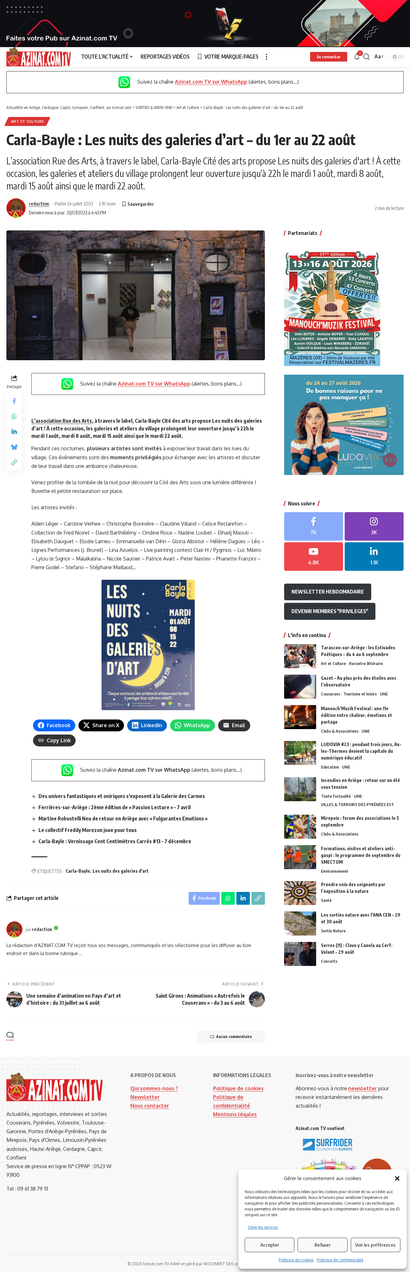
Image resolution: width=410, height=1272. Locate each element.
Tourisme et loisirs (360, 693)
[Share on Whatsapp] (14, 416)
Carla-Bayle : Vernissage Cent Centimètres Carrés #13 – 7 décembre (114, 841)
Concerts (329, 961)
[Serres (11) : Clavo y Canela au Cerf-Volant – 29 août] (300, 954)
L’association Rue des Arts (61, 421)
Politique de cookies (296, 1260)
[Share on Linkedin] (14, 431)
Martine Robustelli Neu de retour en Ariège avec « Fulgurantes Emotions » (123, 818)
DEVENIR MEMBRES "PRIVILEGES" (329, 611)
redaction (39, 203)
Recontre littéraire (366, 663)
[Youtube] (313, 556)
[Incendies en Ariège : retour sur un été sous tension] (300, 789)
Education (330, 766)
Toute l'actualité (336, 796)
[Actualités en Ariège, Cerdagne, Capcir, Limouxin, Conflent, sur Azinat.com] (38, 56)
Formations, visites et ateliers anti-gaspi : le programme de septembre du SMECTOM (360, 855)
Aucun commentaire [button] (234, 1036)
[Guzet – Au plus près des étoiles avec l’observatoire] (300, 687)
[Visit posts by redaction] (16, 208)
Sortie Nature (333, 930)
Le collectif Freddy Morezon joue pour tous (87, 830)
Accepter (269, 1245)
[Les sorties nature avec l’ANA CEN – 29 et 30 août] (300, 923)
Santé (326, 900)
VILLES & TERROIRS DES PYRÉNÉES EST (357, 804)
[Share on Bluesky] (14, 446)
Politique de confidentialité (340, 1260)
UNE (384, 693)
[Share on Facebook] (14, 400)
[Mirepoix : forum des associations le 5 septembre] (300, 827)
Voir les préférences (375, 1245)
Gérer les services (263, 1227)
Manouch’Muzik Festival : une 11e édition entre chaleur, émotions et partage (356, 715)
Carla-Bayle (78, 871)
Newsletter (145, 1097)
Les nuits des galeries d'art (121, 871)
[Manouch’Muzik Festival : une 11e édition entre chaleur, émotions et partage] (300, 717)
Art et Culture (27, 121)
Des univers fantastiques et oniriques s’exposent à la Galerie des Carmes (121, 796)
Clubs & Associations (339, 731)
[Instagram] (374, 526)
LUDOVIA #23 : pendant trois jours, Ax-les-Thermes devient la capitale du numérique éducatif (361, 751)
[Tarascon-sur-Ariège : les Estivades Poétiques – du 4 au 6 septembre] (300, 656)
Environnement (334, 871)
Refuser (323, 1245)
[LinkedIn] (374, 556)
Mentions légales (235, 1114)
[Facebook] (313, 526)
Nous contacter (149, 1105)
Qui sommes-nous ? (154, 1088)
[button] (397, 1178)
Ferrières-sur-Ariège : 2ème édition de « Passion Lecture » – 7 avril (114, 807)
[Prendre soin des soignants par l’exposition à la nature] (300, 893)
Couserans (330, 693)
